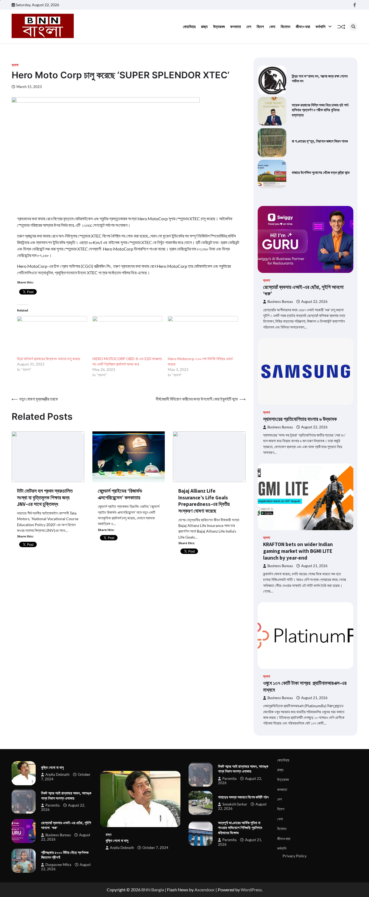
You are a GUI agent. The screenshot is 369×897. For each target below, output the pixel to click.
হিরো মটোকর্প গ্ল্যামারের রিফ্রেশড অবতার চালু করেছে (48, 358)
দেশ (248, 26)
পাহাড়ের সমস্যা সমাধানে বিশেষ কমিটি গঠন (243, 797)
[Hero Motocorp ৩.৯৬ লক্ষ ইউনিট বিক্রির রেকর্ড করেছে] (203, 336)
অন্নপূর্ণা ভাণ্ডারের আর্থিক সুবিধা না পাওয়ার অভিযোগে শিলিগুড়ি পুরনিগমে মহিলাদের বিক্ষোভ (240, 827)
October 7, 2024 (155, 848)
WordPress (251, 889)
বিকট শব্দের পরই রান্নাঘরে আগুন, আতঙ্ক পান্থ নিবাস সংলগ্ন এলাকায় (66, 796)
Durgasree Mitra (58, 865)
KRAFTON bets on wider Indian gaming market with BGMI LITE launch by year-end (298, 551)
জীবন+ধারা (303, 26)
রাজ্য (204, 26)
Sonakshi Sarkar (234, 804)
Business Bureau (280, 302)
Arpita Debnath (57, 775)
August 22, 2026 (314, 302)
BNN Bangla (152, 889)
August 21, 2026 (314, 566)
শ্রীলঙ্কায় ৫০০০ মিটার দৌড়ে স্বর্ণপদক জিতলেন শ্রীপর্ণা (65, 855)
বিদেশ (260, 26)
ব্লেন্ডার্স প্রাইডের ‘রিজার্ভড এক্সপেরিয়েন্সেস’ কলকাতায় (120, 494)
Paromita (52, 805)
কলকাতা (235, 26)
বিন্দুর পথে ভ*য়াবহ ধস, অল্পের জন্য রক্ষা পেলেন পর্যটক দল (320, 79)
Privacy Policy (295, 856)
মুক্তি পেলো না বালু (52, 767)
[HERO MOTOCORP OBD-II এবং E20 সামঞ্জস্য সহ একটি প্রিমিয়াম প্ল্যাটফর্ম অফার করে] (127, 336)
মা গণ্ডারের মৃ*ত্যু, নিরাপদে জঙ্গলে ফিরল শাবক (320, 141)
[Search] (353, 27)
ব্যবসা (15, 65)
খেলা (272, 26)
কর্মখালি (321, 26)
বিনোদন (285, 26)
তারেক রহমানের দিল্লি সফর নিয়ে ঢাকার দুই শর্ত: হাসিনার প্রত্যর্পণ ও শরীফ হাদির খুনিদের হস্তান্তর (320, 110)
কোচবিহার (189, 26)
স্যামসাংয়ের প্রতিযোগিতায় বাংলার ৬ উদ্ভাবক (300, 419)
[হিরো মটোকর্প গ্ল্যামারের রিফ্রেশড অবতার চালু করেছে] (52, 336)
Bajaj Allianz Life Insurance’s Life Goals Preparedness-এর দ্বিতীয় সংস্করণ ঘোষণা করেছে (204, 501)
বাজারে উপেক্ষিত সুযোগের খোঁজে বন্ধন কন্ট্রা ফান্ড (321, 172)
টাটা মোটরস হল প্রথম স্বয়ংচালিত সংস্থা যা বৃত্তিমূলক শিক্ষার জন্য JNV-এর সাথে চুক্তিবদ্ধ (45, 497)
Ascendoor (204, 889)
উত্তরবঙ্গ (219, 26)
